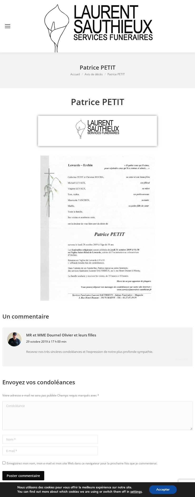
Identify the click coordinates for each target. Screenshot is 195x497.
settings (136, 492)
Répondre (181, 359)
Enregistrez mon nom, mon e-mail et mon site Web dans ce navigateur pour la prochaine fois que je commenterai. (82, 463)
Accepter (163, 489)
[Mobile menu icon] (7, 26)
